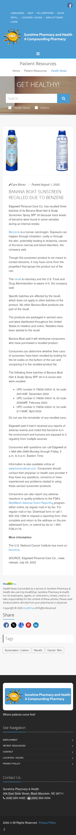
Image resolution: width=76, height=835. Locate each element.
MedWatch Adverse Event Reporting (31, 503)
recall (17, 279)
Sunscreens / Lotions (17, 650)
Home (16, 71)
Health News (22, 108)
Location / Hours (32, 17)
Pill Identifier (45, 12)
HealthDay (28, 608)
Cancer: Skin (54, 650)
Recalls (38, 650)
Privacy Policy (11, 763)
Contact (8, 751)
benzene (14, 550)
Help (30, 12)
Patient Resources (35, 71)
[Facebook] (69, 5)
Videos (44, 108)
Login (14, 21)
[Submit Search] (63, 98)
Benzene (14, 232)
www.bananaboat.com (22, 468)
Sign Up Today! (54, 17)
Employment (10, 739)
